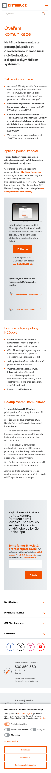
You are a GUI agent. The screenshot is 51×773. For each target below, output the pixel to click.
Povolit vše (25, 750)
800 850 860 (30, 557)
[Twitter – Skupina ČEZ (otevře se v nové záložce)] (20, 647)
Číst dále (42, 718)
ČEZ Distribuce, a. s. (24, 714)
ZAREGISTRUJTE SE (22, 264)
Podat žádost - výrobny (25, 309)
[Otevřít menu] (46, 5)
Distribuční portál (29, 555)
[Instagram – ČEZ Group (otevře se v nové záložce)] (31, 647)
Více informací (10, 741)
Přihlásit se (22, 248)
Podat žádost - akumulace (27, 294)
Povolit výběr (25, 757)
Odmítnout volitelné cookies (25, 765)
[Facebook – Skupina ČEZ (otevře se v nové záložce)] (10, 647)
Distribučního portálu (31, 172)
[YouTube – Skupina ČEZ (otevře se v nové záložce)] (41, 647)
